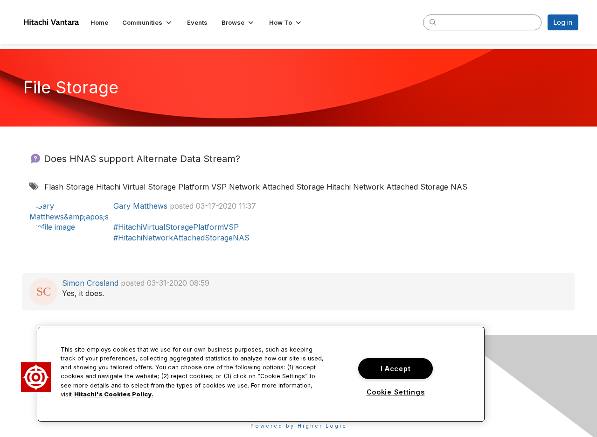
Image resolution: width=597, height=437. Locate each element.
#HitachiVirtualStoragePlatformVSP (176, 227)
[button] (147, 22)
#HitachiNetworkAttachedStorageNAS (181, 237)
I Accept (396, 369)
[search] (433, 21)
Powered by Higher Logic (298, 426)
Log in (563, 22)
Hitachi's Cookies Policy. (113, 394)
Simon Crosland (90, 283)
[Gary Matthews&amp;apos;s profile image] (69, 215)
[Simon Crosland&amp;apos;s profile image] (43, 291)
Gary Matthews (140, 206)
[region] (261, 374)
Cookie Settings (396, 392)
